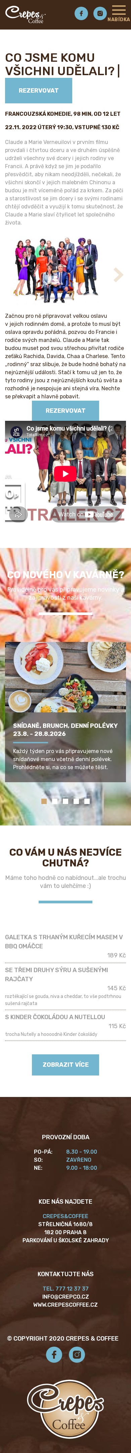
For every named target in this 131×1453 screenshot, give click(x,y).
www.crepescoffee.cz (65, 1305)
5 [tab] (87, 801)
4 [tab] (76, 801)
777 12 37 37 (72, 1289)
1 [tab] (44, 801)
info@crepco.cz (65, 1297)
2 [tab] (54, 801)
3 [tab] (65, 801)
